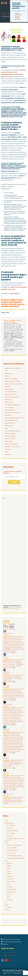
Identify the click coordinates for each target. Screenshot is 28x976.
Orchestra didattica (10, 433)
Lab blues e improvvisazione (12, 405)
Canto (8, 868)
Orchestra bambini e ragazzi (12, 431)
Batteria (7, 376)
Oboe (6, 428)
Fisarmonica (8, 399)
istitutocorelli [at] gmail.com (9, 955)
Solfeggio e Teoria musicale (12, 446)
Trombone (8, 449)
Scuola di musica (9, 823)
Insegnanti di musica (12, 830)
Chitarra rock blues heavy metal (13, 384)
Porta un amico (11, 833)
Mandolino (8, 415)
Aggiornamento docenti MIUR (13, 368)
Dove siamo (10, 828)
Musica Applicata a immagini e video (14, 418)
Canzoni (9, 871)
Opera (8, 884)
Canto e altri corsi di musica (14, 845)
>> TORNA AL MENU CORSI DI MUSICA (13, 309)
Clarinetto (7, 386)
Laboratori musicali (12, 850)
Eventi (6, 905)
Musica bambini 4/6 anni (11, 420)
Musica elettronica (10, 423)
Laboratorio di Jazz (10, 410)
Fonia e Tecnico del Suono (12, 397)
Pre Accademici (9, 441)
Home (6, 820)
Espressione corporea (11, 394)
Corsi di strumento (12, 848)
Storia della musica (12, 889)
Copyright (9, 876)
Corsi (6, 843)
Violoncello (8, 454)
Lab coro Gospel (9, 407)
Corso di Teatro (9, 389)
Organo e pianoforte (10, 436)
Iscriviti (14, 482)
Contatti (7, 910)
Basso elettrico (9, 373)
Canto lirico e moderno (11, 378)
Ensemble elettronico (10, 391)
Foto (6, 902)
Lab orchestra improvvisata (12, 412)
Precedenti (9, 907)
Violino (7, 452)
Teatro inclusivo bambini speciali (15, 858)
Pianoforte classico (10, 438)
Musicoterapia (9, 425)
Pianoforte (9, 886)
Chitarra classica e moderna (12, 381)
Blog (6, 861)
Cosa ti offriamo (11, 825)
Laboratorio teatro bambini (14, 855)
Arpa (6, 371)
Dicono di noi (10, 836)
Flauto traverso (9, 402)
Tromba (9, 894)
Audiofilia (9, 863)
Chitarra (9, 873)
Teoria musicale (11, 892)
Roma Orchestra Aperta (11, 444)
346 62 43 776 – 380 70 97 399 (10, 952)
